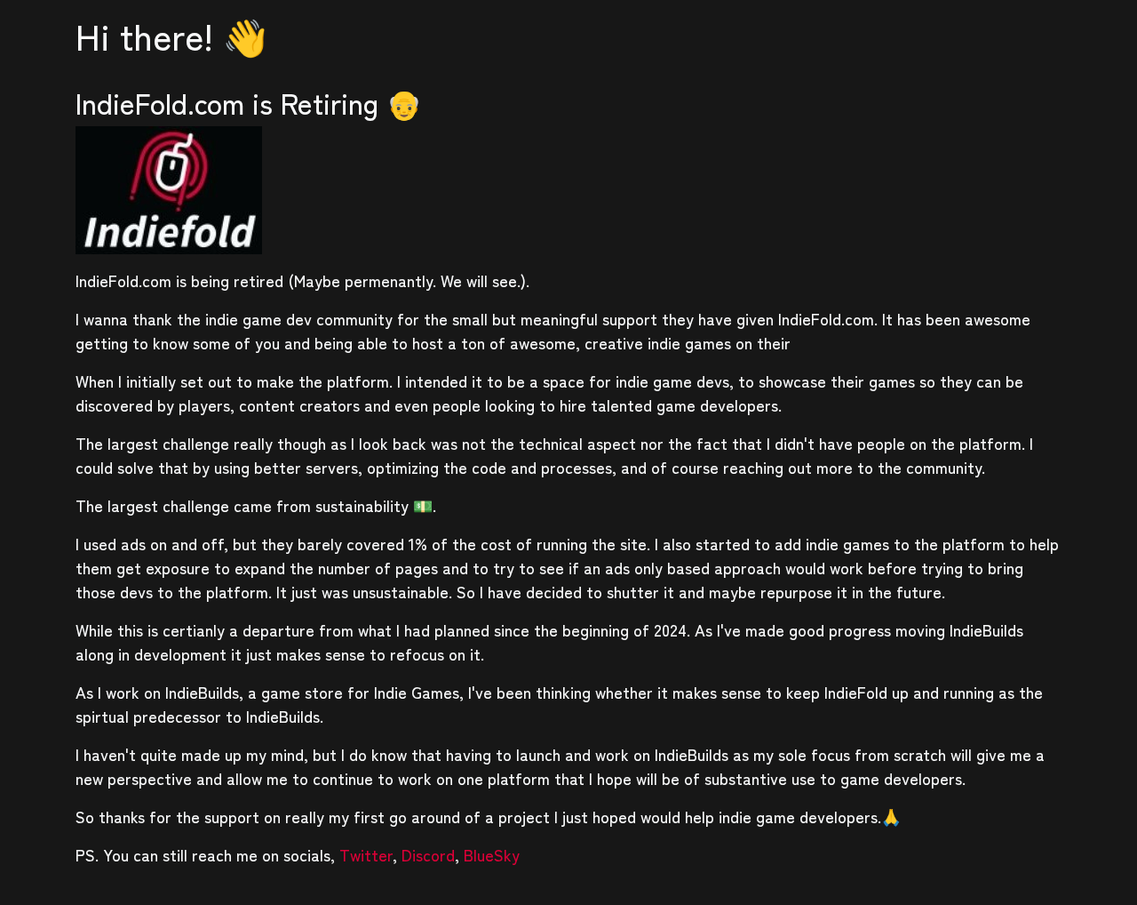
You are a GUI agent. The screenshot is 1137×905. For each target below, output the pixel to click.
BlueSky (492, 854)
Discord (428, 854)
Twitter (366, 854)
